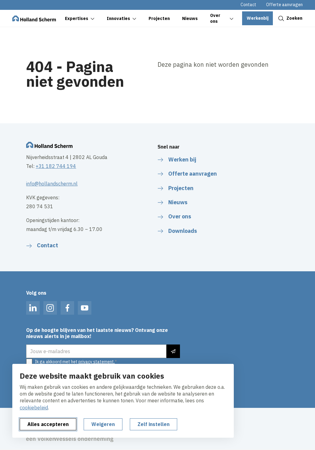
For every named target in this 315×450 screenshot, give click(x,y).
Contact (248, 4)
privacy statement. (96, 361)
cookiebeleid (34, 407)
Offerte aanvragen (284, 4)
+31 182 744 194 (56, 166)
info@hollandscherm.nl (52, 184)
